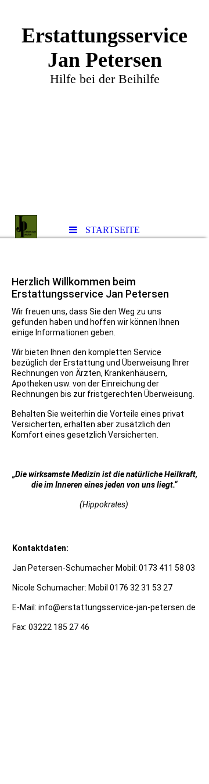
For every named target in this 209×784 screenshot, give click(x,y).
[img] (104, 107)
